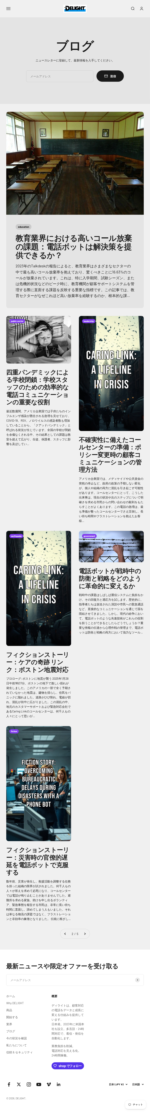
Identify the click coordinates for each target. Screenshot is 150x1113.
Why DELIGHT (15, 1003)
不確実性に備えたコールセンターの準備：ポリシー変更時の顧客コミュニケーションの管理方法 (110, 454)
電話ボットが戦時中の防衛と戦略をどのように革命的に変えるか (110, 578)
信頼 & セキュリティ (19, 1052)
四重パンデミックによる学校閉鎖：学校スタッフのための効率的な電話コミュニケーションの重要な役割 (37, 387)
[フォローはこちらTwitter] (18, 1084)
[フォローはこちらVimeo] (48, 1084)
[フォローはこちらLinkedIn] (58, 1084)
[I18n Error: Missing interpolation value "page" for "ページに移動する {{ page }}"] (65, 933)
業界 (9, 1024)
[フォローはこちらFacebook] (9, 1084)
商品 (9, 1010)
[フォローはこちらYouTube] (38, 1084)
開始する (12, 1017)
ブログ (10, 1031)
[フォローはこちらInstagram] (28, 1084)
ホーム (10, 996)
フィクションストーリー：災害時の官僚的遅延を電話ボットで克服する (37, 861)
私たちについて (16, 1045)
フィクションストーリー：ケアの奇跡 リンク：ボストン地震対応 (37, 662)
